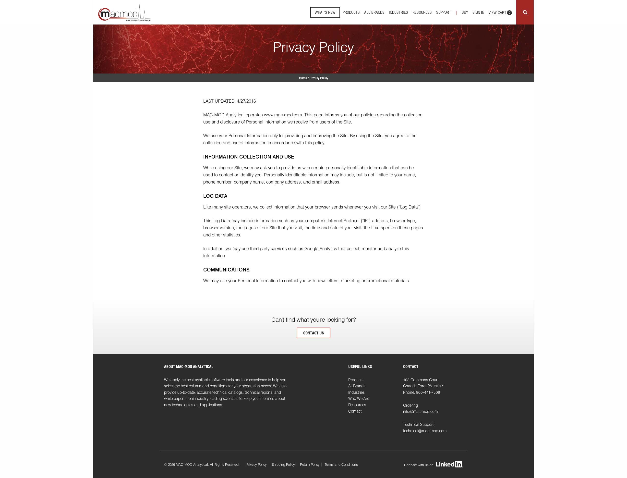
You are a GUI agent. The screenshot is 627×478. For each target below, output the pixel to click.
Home (303, 78)
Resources (422, 12)
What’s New (325, 12)
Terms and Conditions (341, 464)
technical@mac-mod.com (424, 431)
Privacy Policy (256, 464)
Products (351, 12)
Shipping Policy (283, 464)
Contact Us (313, 333)
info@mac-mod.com (420, 411)
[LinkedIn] (449, 464)
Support (443, 12)
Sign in (478, 12)
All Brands (374, 12)
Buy (465, 12)
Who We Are (358, 398)
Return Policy (310, 464)
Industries (398, 12)
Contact (355, 411)
